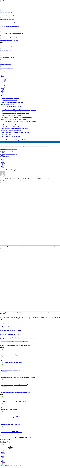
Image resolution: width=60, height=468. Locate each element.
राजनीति (3, 77)
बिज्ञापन (14, 465)
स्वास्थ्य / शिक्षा (4, 455)
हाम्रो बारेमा (19, 465)
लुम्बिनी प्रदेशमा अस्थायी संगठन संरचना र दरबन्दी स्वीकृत (7, 15)
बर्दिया (3, 167)
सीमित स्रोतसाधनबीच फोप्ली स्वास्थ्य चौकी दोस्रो (11, 136)
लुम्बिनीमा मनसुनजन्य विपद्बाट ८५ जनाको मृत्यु (6, 12)
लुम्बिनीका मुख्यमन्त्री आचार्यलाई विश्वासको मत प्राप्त (7, 19)
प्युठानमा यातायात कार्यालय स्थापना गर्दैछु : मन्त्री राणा (7, 57)
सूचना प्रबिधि (4, 157)
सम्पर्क (17, 465)
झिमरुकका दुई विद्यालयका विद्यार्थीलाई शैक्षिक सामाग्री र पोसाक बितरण (9, 71)
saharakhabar (6, 175)
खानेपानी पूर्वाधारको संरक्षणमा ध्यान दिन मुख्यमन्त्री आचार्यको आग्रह (14, 125)
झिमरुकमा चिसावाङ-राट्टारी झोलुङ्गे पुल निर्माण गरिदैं (10, 417)
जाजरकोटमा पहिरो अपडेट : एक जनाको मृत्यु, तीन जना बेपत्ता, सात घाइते (15, 132)
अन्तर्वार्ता (3, 91)
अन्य (2, 92)
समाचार (3, 76)
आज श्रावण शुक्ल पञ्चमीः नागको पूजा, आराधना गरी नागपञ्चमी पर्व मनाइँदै (9, 26)
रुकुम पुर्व (5, 87)
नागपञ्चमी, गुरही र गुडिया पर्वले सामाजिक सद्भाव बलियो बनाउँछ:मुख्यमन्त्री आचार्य (17, 117)
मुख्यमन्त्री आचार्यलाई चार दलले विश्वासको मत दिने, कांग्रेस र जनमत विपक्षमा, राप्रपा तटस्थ (11, 22)
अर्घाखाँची (5, 79)
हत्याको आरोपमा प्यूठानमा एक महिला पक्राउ (5, 64)
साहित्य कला (3, 454)
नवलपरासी (5, 78)
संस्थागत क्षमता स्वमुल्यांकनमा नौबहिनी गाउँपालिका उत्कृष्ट (11, 432)
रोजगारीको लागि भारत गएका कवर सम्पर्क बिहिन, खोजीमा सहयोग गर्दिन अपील (9, 46)
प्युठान (4, 83)
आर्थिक (3, 88)
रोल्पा (4, 84)
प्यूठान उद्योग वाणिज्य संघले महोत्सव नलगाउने (5, 50)
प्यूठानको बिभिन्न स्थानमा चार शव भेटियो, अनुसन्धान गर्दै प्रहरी (13, 140)
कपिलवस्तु (5, 80)
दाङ (4, 82)
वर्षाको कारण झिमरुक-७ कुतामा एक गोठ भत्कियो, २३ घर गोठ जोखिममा (9, 40)
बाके (4, 85)
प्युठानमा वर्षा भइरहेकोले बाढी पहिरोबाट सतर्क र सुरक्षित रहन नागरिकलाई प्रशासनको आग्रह (11, 33)
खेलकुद (3, 89)
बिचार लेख (3, 156)
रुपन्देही (5, 86)
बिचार (3, 90)
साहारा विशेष (3, 452)
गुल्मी (4, 81)
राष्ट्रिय (3, 456)
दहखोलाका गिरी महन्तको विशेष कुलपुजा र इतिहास (6, 68)
